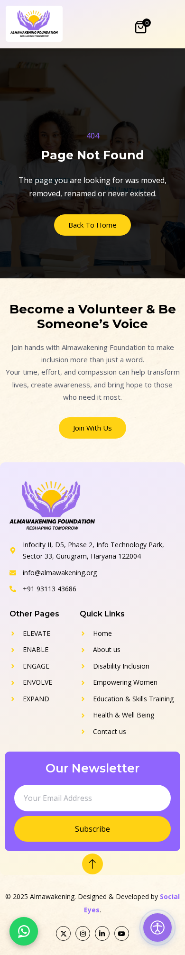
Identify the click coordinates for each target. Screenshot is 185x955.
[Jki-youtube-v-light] (121, 933)
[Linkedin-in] (102, 933)
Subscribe (92, 829)
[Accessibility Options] (157, 927)
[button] (23, 931)
